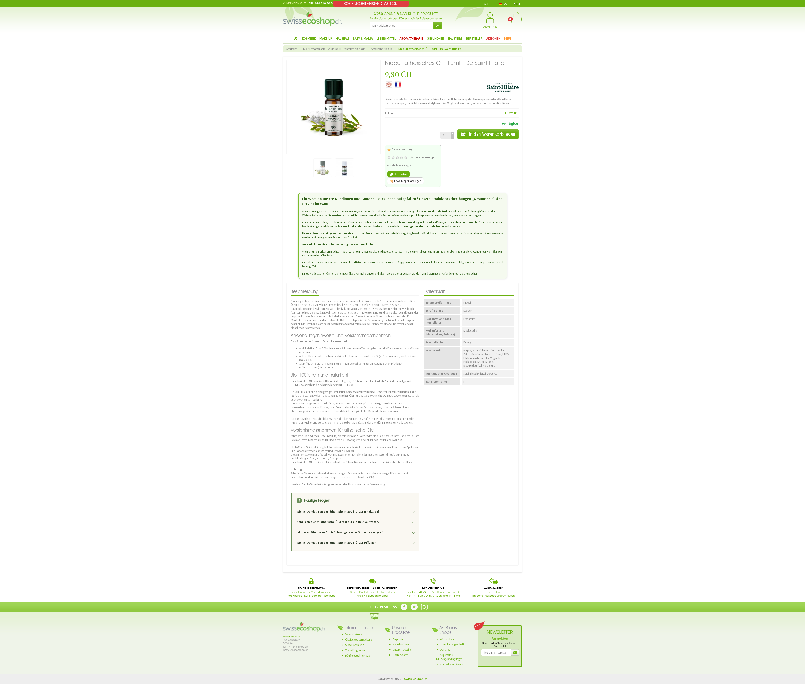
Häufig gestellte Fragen (358, 655)
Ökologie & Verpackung (358, 639)
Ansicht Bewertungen (399, 165)
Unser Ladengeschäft (452, 644)
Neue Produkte (401, 644)
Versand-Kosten (354, 634)
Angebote (398, 639)
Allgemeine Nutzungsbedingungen (449, 657)
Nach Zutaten (400, 655)
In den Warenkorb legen (492, 134)
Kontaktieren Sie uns (451, 664)
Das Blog (445, 650)
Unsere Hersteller (402, 650)
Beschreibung (305, 291)
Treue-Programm (355, 650)
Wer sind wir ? (448, 639)
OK (437, 25)
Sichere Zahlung (354, 645)
